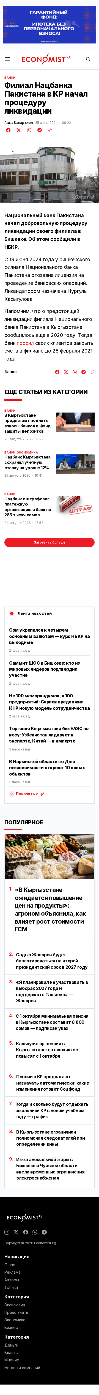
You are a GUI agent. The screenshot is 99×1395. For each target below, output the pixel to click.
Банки (10, 77)
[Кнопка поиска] (88, 59)
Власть (11, 1352)
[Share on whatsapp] (28, 130)
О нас (9, 1265)
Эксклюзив (14, 1305)
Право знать (16, 1312)
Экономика (27, 452)
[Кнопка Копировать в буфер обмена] (48, 130)
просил (25, 343)
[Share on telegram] (39, 130)
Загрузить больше (49, 542)
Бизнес (11, 1327)
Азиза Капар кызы (18, 123)
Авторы (11, 1280)
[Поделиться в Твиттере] (18, 130)
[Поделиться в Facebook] (8, 130)
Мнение (11, 1360)
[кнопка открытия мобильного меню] (7, 59)
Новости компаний (22, 1368)
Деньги (11, 1345)
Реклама (12, 1272)
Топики (11, 1287)
